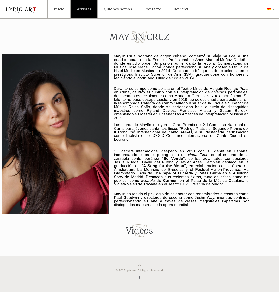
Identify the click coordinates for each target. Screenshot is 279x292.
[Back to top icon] (139, 265)
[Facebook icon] (139, 277)
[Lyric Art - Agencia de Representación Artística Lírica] (22, 9)
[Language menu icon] (271, 9)
